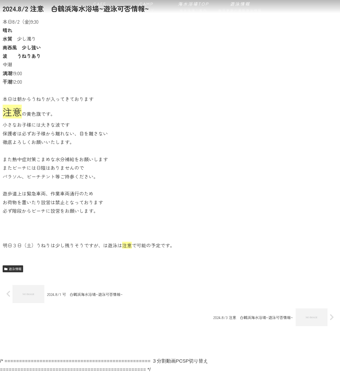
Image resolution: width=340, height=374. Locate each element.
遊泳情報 (15, 268)
